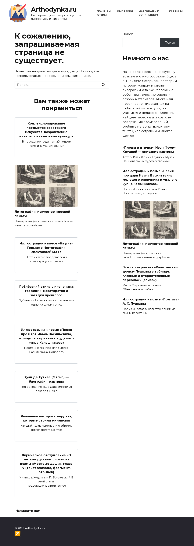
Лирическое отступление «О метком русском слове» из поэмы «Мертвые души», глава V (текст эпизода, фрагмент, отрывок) (46, 463)
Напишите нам (28, 511)
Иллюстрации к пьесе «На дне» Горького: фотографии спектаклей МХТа (46, 248)
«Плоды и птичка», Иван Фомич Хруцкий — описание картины (149, 150)
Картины (176, 11)
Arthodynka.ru (54, 9)
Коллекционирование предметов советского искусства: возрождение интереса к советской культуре (46, 130)
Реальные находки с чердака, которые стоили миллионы (46, 418)
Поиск (128, 34)
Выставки (125, 11)
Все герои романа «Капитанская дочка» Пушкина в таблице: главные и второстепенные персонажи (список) (150, 273)
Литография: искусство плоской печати (42, 214)
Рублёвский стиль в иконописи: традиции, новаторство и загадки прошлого (46, 291)
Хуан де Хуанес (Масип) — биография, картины (46, 379)
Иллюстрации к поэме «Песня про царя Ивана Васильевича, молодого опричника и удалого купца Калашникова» (46, 336)
